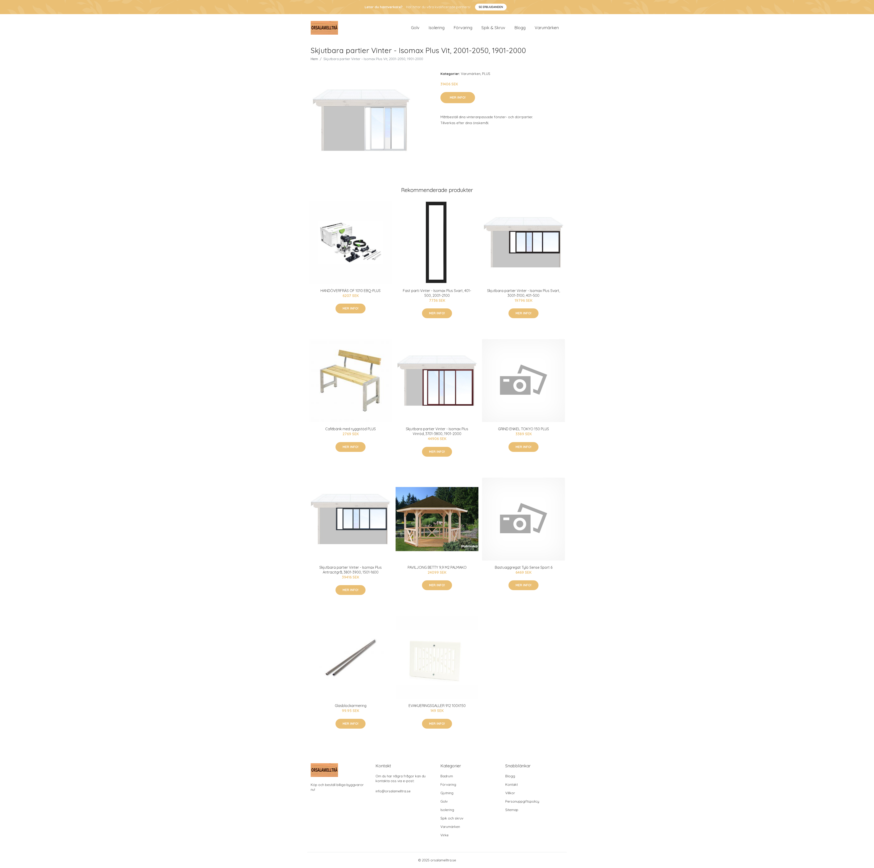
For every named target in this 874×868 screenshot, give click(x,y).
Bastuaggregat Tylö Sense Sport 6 (523, 567)
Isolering (437, 27)
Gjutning (446, 793)
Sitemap (511, 810)
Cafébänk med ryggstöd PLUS (350, 429)
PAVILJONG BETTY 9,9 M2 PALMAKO (437, 567)
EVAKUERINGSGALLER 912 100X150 (437, 705)
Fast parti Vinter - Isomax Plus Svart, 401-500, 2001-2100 (437, 293)
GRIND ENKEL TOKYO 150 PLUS (523, 429)
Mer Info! (458, 97)
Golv (415, 27)
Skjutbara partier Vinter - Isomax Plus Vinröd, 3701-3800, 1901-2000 (437, 431)
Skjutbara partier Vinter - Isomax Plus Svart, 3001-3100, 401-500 (523, 293)
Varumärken (547, 27)
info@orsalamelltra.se (393, 791)
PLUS (486, 74)
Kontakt (511, 784)
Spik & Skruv (493, 27)
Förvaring (463, 27)
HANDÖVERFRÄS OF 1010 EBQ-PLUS (350, 290)
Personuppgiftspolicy (522, 801)
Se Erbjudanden (491, 7)
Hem (314, 59)
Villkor (510, 793)
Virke (444, 835)
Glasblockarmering (350, 705)
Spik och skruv (451, 818)
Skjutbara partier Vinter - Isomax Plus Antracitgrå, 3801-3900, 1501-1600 (350, 569)
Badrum (446, 776)
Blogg (520, 27)
